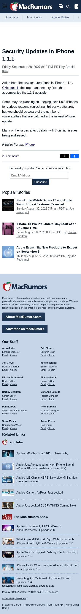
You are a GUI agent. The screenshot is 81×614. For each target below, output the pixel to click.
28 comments (10, 156)
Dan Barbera (9, 406)
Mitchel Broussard (12, 377)
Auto (68, 604)
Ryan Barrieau (49, 406)
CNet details (10, 88)
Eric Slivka (46, 348)
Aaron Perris (48, 421)
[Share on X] (64, 156)
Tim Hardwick (48, 377)
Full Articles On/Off (34, 604)
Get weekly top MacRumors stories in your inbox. (40, 168)
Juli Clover (8, 362)
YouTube (16, 442)
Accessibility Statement (14, 598)
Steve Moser (9, 421)
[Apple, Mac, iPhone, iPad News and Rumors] (31, 11)
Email (5, 355)
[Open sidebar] (76, 7)
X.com (13, 355)
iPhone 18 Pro (60, 17)
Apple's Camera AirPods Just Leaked (39, 492)
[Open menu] (4, 6)
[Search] (70, 6)
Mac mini (12, 17)
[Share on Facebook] (74, 156)
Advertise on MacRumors (25, 329)
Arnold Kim (8, 348)
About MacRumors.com (23, 317)
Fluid (49, 604)
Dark (4, 608)
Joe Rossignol (49, 362)
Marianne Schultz (50, 392)
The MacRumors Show (31, 517)
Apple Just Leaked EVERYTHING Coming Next (46, 505)
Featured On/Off (12, 604)
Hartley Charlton (11, 392)
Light (75, 604)
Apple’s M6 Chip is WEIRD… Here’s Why (42, 453)
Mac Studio (34, 17)
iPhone (30, 144)
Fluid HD (58, 604)
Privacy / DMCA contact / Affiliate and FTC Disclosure (30, 592)
